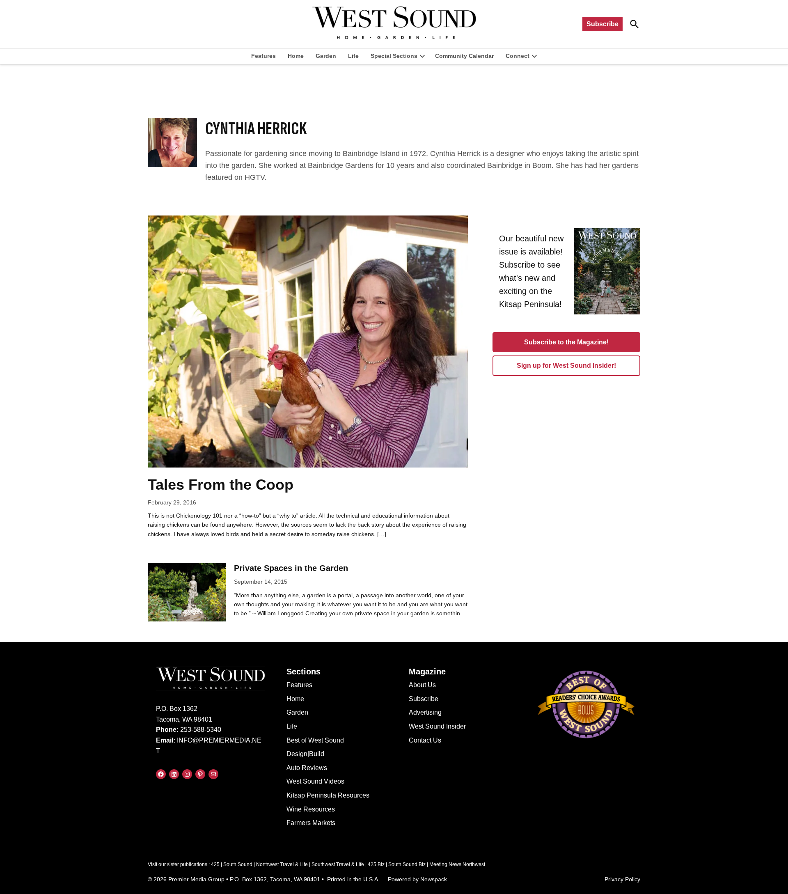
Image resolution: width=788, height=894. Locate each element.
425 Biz (376, 864)
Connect (517, 56)
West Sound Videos (315, 781)
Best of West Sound (315, 740)
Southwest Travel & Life (338, 864)
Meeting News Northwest (457, 864)
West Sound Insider (437, 726)
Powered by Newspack (417, 879)
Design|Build (305, 753)
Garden (326, 56)
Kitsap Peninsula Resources (327, 795)
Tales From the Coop (220, 484)
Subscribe (602, 24)
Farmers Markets (310, 822)
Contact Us (425, 740)
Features (263, 56)
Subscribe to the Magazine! (566, 342)
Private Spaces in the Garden (291, 568)
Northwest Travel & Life (282, 864)
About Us (422, 684)
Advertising (425, 712)
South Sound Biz (407, 864)
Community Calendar (464, 56)
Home (296, 56)
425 (215, 864)
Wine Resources (310, 809)
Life (353, 56)
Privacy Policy (622, 879)
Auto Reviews (306, 767)
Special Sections (394, 56)
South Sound (237, 864)
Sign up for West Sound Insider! (566, 365)
